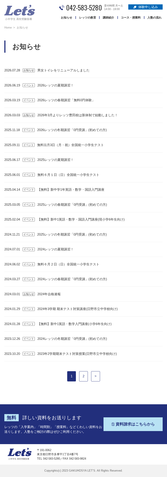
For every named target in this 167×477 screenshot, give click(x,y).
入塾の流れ (154, 17)
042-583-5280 (84, 7)
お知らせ (66, 17)
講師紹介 (108, 17)
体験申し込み (148, 7)
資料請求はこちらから (135, 424)
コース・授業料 (131, 17)
